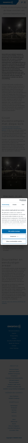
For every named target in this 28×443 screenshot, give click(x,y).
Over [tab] (23, 204)
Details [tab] (14, 204)
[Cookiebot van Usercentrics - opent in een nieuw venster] (19, 200)
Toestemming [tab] (5, 204)
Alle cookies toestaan (14, 231)
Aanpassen (13, 236)
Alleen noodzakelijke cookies (14, 241)
